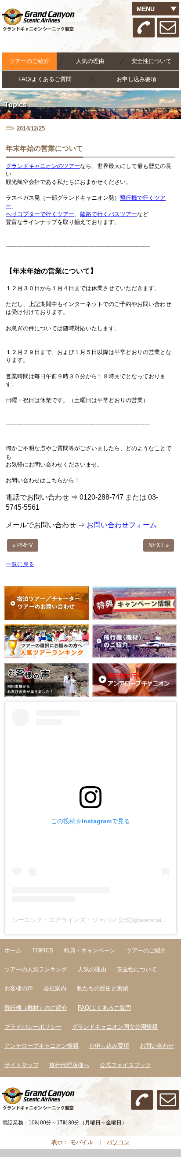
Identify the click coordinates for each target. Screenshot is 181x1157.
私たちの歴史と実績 (102, 988)
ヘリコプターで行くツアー (40, 214)
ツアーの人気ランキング (35, 969)
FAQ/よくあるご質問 (45, 79)
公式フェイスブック (125, 1065)
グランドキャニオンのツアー (43, 166)
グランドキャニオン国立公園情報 (115, 1026)
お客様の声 (18, 988)
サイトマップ (21, 1065)
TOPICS (43, 950)
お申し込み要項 (136, 79)
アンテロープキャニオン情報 (41, 1045)
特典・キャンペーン (90, 950)
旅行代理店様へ (69, 1065)
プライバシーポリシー (33, 1026)
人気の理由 (90, 61)
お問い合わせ (157, 1045)
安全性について (151, 61)
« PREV (22, 545)
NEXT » (158, 545)
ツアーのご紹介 (146, 950)
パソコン (118, 1142)
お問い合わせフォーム (122, 525)
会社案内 (54, 988)
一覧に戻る (20, 564)
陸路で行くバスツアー (108, 214)
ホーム (13, 950)
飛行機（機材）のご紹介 (35, 1007)
